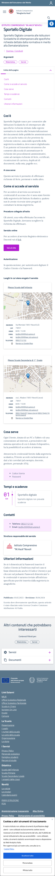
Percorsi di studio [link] (9, 760)
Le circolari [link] (6, 791)
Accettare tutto (27, 855)
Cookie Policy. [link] (9, 848)
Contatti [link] (7, 99)
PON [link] (4, 803)
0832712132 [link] (21, 340)
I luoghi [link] (5, 728)
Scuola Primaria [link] (8, 772)
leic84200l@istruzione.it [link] (25, 334)
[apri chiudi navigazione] (4, 12)
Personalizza (27, 862)
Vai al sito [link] (11, 247)
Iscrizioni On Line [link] (9, 709)
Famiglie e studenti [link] (10, 757)
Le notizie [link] (6, 788)
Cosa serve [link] (9, 89)
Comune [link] (5, 716)
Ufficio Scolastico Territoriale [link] (14, 703)
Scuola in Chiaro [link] (9, 706)
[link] (51, 23)
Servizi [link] (23, 61)
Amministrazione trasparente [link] (15, 811)
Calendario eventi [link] (9, 795)
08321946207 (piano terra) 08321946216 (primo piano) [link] (33, 414)
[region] (27, 846)
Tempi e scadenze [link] (11, 94)
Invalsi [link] (4, 712)
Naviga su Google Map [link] (24, 343)
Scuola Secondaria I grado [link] (13, 776)
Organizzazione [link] (8, 738)
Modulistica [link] (10, 61)
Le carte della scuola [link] (11, 734)
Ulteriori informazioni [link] (13, 103)
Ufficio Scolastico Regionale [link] (14, 699)
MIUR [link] (4, 696)
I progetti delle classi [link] (11, 779)
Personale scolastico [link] (11, 753)
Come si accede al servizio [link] (15, 84)
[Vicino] (52, 819)
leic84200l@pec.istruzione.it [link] (27, 337)
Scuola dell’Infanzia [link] (10, 769)
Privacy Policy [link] (8, 750)
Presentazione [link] (8, 725)
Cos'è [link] (6, 79)
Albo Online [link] (38, 811)
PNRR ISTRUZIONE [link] (10, 800)
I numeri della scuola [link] (11, 731)
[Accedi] (51, 3)
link (19, 239)
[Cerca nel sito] (49, 18)
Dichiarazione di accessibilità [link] (31, 815)
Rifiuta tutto (27, 870)
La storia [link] (5, 741)
